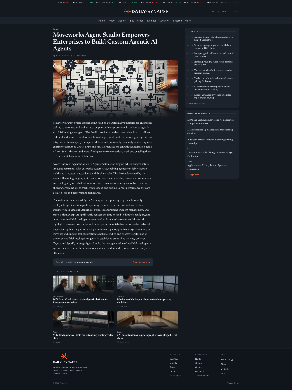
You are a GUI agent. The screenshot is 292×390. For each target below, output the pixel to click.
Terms (236, 383)
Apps (131, 20)
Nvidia (198, 359)
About (223, 364)
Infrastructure (58, 296)
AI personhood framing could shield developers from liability (212, 88)
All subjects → (176, 375)
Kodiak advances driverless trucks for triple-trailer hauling (212, 96)
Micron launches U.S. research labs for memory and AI (213, 71)
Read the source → (142, 262)
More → (189, 20)
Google (198, 367)
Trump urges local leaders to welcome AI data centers (214, 55)
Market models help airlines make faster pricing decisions (214, 79)
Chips (140, 20)
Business (151, 20)
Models (122, 20)
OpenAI (198, 363)
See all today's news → (197, 103)
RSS (223, 373)
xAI (188, 149)
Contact (224, 369)
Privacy (230, 383)
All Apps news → (194, 174)
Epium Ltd (64, 383)
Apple (189, 161)
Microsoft (199, 371)
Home (101, 20)
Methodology (227, 359)
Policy (111, 20)
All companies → (203, 375)
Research (177, 20)
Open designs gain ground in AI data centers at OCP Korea (212, 46)
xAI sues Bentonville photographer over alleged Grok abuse (214, 38)
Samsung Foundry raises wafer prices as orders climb (213, 63)
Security (164, 20)
